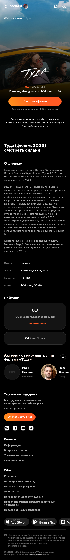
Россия (25, 263)
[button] (6, 6)
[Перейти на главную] (31, 6)
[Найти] (56, 6)
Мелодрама (40, 270)
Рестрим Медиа (39, 554)
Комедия (26, 270)
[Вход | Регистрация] (64, 6)
